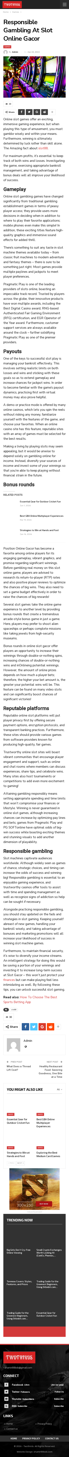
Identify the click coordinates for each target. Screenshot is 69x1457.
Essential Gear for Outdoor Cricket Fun (40, 501)
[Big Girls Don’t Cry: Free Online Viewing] (19, 1238)
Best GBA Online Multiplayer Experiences (41, 515)
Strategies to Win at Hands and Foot (39, 530)
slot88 (43, 148)
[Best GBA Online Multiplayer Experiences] (10, 519)
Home (9, 1424)
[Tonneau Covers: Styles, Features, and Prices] (19, 1269)
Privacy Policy (45, 1424)
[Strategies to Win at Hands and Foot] (10, 534)
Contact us (12, 1429)
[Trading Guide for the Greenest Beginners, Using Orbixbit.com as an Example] (49, 1269)
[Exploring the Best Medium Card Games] (49, 1140)
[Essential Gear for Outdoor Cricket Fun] (10, 505)
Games (7, 47)
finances (9, 980)
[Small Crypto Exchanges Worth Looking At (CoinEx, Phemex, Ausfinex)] (49, 1238)
